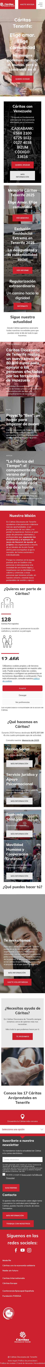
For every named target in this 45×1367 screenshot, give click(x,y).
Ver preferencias (22, 702)
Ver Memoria (22, 218)
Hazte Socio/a (27, 4)
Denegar (22, 695)
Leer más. (22, 1171)
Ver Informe (22, 270)
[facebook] (16, 1250)
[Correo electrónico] (22, 1159)
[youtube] (23, 1250)
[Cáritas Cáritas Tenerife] (7, 4)
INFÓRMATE (22, 306)
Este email (15, 1171)
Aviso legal (12, 1361)
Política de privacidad (27, 1361)
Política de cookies (8, 1363)
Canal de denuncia (25, 1363)
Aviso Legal (26, 1175)
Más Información (19, 763)
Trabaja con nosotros (18, 1224)
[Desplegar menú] (40, 4)
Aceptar (22, 688)
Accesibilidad (39, 1363)
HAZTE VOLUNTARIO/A (18, 982)
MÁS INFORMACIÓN (22, 175)
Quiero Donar (22, 79)
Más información (15, 1215)
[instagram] (29, 1250)
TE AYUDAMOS (22, 1036)
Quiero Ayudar (22, 165)
